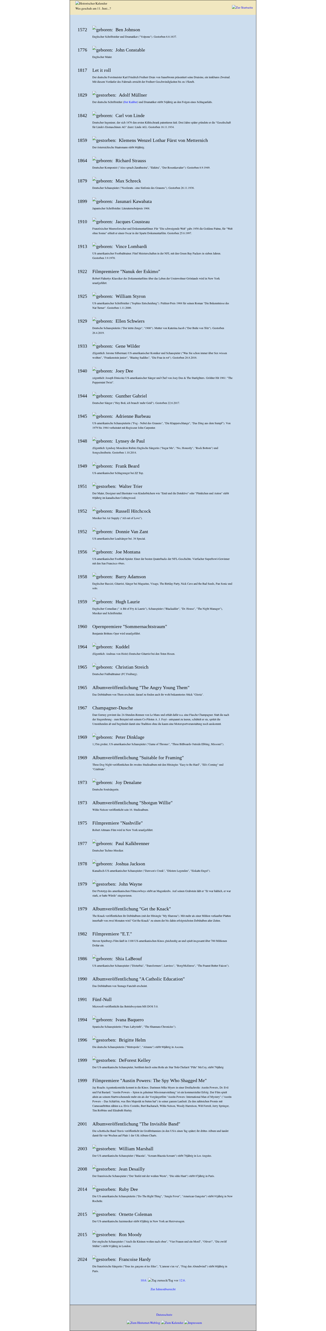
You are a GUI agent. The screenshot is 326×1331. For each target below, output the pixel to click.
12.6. (182, 1280)
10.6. (144, 1280)
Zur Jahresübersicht (163, 1289)
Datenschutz (164, 1314)
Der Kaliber (130, 102)
